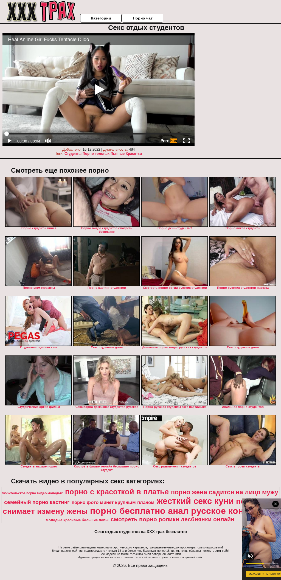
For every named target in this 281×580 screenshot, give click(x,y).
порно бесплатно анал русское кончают (177, 511)
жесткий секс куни (195, 501)
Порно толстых (96, 154)
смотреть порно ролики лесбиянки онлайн (172, 519)
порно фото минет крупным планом (113, 502)
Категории (101, 18)
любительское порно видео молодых (32, 493)
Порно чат (143, 18)
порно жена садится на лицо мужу (224, 492)
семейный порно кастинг (36, 502)
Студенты (73, 154)
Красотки (134, 154)
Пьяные (118, 154)
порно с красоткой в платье (117, 492)
